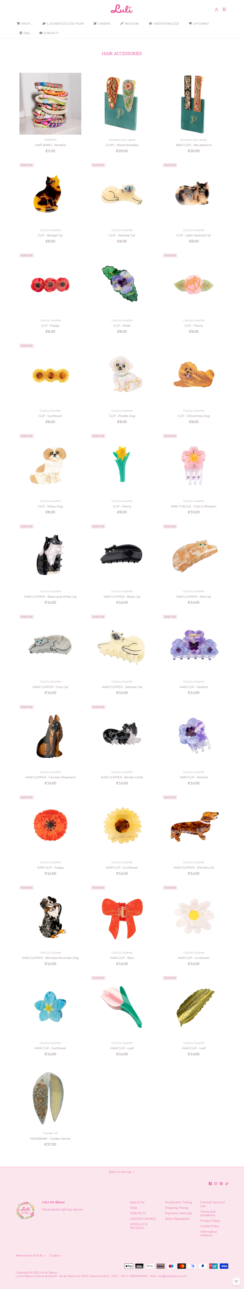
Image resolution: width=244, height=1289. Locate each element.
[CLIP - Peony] (194, 284)
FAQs (133, 1208)
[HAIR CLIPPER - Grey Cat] (50, 646)
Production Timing (178, 1202)
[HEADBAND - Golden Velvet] (50, 1097)
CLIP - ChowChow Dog (194, 413)
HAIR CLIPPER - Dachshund (194, 865)
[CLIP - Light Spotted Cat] (194, 194)
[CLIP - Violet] (122, 284)
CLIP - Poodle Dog (122, 413)
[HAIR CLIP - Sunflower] (122, 826)
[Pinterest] (221, 1183)
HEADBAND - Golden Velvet (50, 1136)
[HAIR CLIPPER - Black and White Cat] (50, 555)
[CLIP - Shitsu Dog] (50, 465)
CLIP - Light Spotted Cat (193, 233)
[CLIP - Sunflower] (50, 375)
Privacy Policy (210, 1220)
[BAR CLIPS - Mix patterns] (194, 104)
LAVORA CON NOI (143, 1219)
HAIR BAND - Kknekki (50, 142)
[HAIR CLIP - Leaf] (122, 1007)
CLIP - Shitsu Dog (50, 503)
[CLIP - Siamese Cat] (122, 194)
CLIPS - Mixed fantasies (122, 142)
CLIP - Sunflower (50, 413)
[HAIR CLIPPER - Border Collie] (122, 736)
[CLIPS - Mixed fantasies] (122, 104)
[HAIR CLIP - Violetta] (194, 736)
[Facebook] (210, 1183)
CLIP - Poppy (50, 323)
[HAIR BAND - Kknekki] (50, 104)
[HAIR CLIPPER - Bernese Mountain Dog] (50, 916)
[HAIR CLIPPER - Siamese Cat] (122, 646)
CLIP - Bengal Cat (50, 233)
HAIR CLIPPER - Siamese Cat (122, 684)
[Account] (216, 9)
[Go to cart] (224, 9)
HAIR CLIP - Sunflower (122, 865)
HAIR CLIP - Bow (122, 955)
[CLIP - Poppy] (50, 284)
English (54, 1255)
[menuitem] (26, 23)
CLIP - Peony (193, 323)
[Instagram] (215, 1183)
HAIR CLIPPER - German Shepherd (50, 774)
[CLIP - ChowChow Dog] (194, 375)
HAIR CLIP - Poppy (50, 865)
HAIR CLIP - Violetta (194, 774)
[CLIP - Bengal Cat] (50, 194)
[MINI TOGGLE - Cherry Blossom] (194, 465)
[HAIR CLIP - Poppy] (50, 826)
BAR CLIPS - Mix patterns (194, 142)
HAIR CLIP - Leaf (122, 1045)
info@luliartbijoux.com (172, 1276)
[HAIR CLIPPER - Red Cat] (194, 555)
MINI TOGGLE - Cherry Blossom (193, 503)
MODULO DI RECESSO (139, 1226)
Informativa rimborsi (208, 1233)
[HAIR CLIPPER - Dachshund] (194, 826)
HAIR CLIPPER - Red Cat (193, 594)
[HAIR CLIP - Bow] (122, 916)
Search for (137, 1202)
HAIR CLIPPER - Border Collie (122, 774)
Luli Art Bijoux (48, 1272)
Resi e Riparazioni (177, 1219)
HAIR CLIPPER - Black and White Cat (50, 594)
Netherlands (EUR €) (29, 1255)
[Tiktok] (226, 1183)
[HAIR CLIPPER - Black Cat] (122, 555)
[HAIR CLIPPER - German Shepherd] (50, 736)
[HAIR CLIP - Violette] (194, 646)
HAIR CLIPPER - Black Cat (122, 594)
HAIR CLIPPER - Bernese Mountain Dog (50, 955)
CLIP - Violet (122, 323)
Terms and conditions (207, 1213)
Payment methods (178, 1213)
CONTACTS (138, 1213)
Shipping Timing (176, 1208)
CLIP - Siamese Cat (122, 233)
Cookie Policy (209, 1226)
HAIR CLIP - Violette (194, 684)
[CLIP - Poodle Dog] (122, 375)
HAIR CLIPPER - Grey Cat (50, 684)
